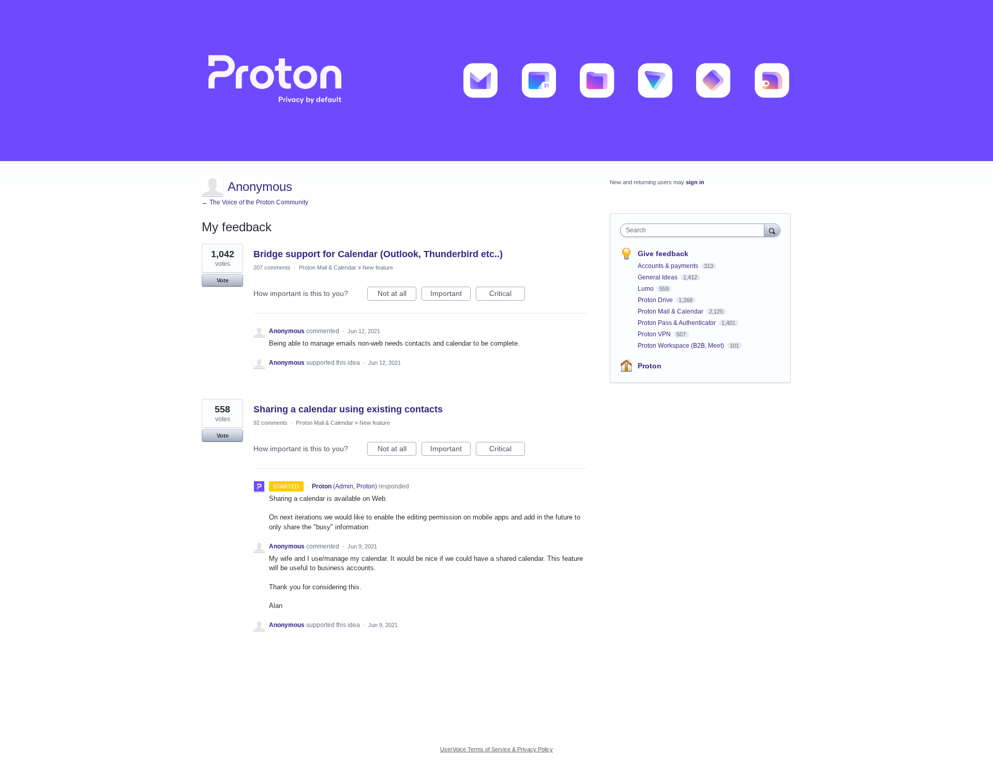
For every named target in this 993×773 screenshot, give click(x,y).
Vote (223, 280)
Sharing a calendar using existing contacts (348, 409)
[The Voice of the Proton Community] (496, 80)
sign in (695, 182)
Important (450, 295)
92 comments (270, 423)
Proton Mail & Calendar (327, 267)
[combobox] (694, 230)
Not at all (397, 295)
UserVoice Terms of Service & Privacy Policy (496, 749)
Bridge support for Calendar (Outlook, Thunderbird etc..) (378, 254)
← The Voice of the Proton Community (255, 202)
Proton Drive (656, 300)
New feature (378, 267)
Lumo (646, 288)
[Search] (772, 230)
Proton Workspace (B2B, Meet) (682, 345)
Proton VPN (655, 334)
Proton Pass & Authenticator (677, 322)
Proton (649, 366)
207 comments (272, 267)
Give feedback (663, 253)
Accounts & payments (669, 266)
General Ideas (658, 277)
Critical (507, 295)
